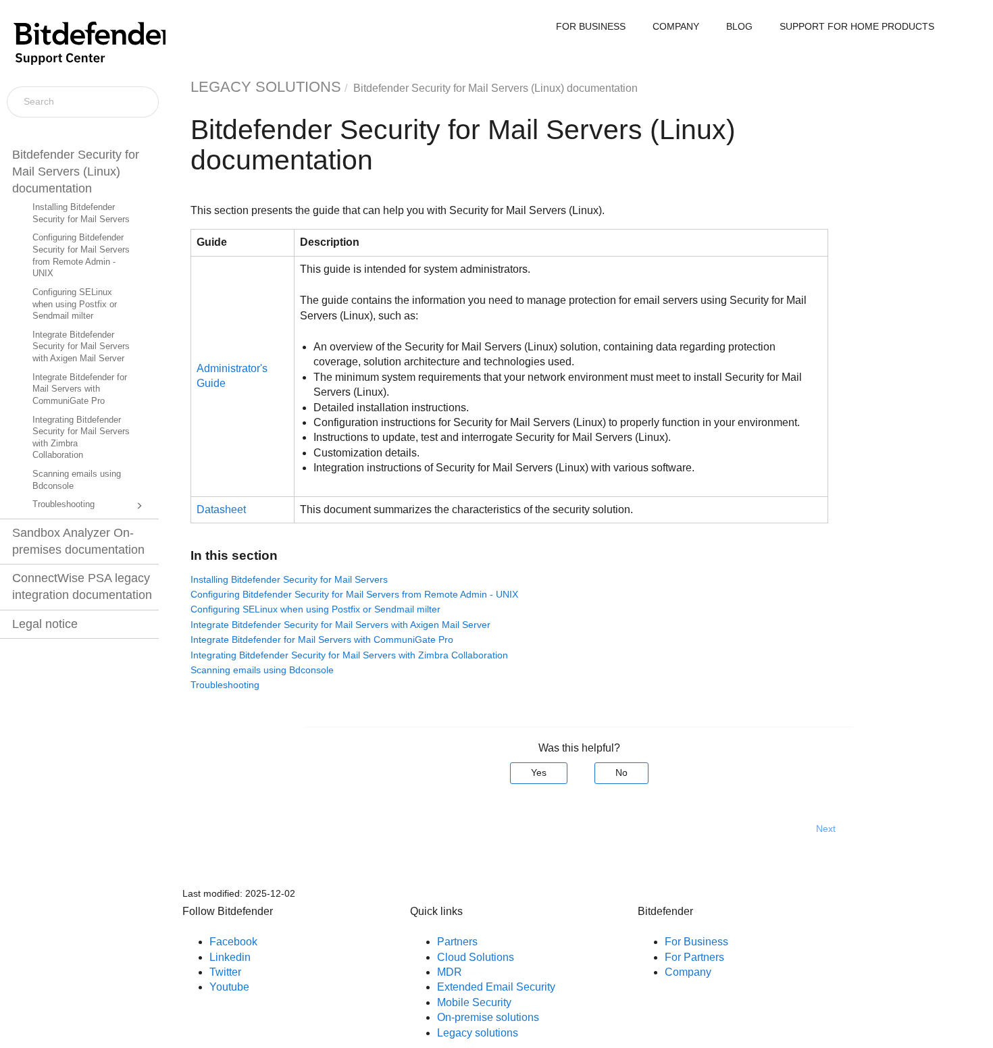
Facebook (233, 941)
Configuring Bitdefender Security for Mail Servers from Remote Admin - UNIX (81, 255)
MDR (449, 972)
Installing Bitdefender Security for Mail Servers (81, 213)
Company (688, 972)
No (621, 772)
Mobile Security (474, 1002)
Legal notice (45, 624)
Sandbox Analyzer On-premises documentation (78, 541)
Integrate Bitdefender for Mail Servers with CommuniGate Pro (79, 389)
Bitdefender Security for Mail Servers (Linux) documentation (75, 171)
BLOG (739, 26)
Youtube (229, 987)
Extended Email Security (496, 987)
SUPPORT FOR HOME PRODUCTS (857, 26)
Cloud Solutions (475, 957)
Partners (457, 941)
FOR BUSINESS (591, 26)
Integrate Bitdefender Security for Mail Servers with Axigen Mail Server (81, 346)
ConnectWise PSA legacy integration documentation (82, 586)
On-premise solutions (488, 1017)
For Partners (694, 957)
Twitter (225, 972)
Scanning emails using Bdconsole (76, 480)
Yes (538, 772)
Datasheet (221, 509)
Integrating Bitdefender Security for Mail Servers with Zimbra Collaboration (81, 438)
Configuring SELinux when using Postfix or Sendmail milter (74, 304)
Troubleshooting (63, 504)
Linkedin (230, 957)
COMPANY (676, 26)
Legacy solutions (477, 1033)
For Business (696, 941)
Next (826, 828)
